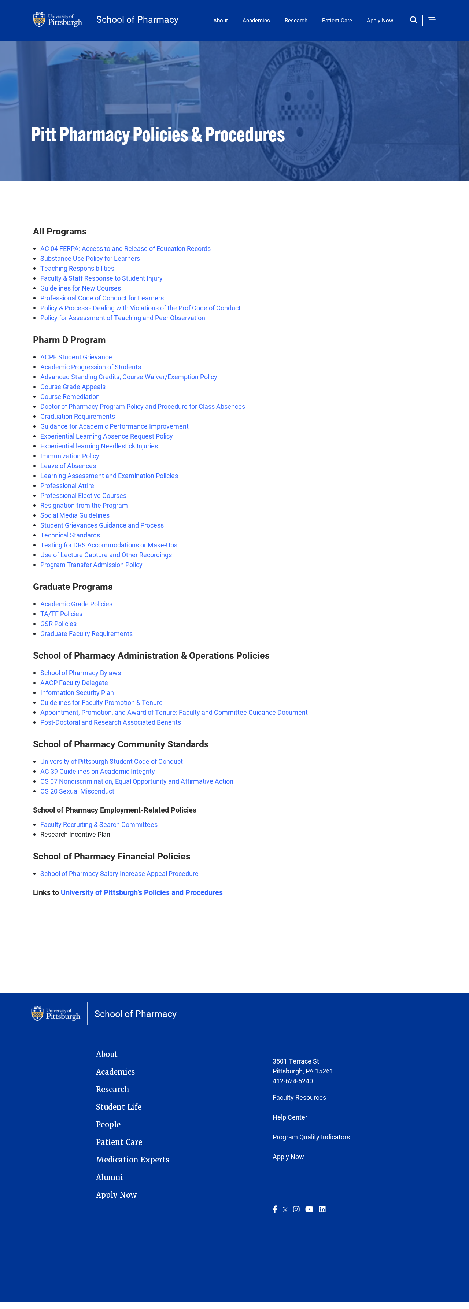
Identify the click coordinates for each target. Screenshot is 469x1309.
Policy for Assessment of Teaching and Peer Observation (122, 317)
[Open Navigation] (432, 20)
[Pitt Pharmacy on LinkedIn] (322, 1209)
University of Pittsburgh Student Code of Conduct (111, 761)
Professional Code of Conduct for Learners (102, 297)
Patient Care (337, 20)
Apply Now (380, 20)
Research (296, 20)
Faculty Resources (299, 1097)
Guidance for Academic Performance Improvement (114, 426)
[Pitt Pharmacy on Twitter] (285, 1209)
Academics (256, 20)
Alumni (109, 1177)
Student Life (118, 1107)
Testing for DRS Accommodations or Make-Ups (108, 544)
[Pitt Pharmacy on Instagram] (296, 1209)
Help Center (290, 1117)
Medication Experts (132, 1160)
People (108, 1124)
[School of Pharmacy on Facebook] (275, 1209)
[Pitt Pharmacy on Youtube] (309, 1209)
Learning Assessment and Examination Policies (109, 475)
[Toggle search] (415, 20)
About (220, 20)
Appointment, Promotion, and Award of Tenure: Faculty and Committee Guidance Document (174, 712)
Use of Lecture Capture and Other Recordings (106, 554)
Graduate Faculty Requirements (86, 633)
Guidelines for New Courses (80, 288)
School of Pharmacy (137, 19)
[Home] (61, 19)
